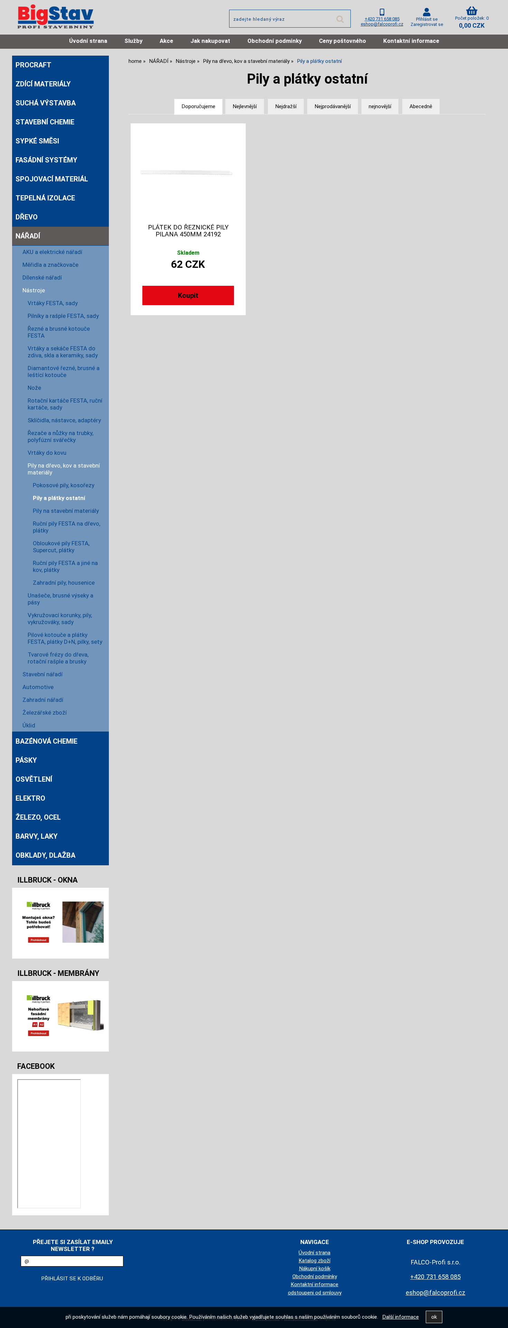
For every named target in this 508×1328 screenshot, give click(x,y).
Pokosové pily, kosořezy (63, 485)
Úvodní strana (88, 40)
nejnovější (380, 106)
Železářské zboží (44, 712)
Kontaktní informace (411, 40)
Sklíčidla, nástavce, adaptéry (64, 420)
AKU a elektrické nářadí (52, 251)
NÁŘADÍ (28, 236)
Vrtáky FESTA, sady (53, 303)
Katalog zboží (314, 1261)
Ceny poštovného (342, 40)
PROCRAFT (33, 65)
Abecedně (421, 106)
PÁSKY (26, 760)
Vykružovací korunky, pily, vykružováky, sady (60, 618)
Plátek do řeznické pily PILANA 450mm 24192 (188, 231)
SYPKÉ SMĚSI (37, 141)
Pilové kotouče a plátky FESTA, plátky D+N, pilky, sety (65, 638)
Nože (34, 387)
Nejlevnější (245, 106)
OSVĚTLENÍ (34, 779)
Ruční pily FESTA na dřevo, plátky (66, 527)
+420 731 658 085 (382, 18)
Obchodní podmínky (274, 40)
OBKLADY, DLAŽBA (45, 855)
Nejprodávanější (332, 106)
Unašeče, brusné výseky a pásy (60, 599)
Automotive (38, 687)
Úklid (28, 725)
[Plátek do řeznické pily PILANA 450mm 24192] (188, 172)
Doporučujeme (198, 106)
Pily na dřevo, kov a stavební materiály (64, 469)
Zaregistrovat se (427, 24)
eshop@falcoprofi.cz (382, 24)
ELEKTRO (30, 798)
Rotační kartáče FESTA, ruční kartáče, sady (65, 404)
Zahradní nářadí (42, 699)
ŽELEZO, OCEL (38, 817)
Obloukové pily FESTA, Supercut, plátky (61, 547)
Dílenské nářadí (42, 277)
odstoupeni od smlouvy (314, 1293)
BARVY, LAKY (37, 836)
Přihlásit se (427, 19)
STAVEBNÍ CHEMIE (45, 122)
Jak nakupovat (210, 40)
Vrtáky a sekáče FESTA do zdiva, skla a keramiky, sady (63, 352)
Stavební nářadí (42, 674)
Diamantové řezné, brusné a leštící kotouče (64, 371)
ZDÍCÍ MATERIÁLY (43, 84)
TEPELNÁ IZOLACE (45, 198)
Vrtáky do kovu (47, 452)
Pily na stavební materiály (66, 510)
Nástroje (33, 290)
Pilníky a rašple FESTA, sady (63, 315)
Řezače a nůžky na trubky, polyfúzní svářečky (60, 436)
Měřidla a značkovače (50, 264)
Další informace (400, 1317)
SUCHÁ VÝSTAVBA (46, 103)
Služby (133, 40)
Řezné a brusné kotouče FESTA (59, 332)
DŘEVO (27, 217)
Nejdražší (286, 106)
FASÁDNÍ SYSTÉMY (46, 160)
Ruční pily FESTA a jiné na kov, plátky (65, 566)
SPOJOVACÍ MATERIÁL (52, 179)
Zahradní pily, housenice (64, 582)
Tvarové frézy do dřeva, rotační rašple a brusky (58, 658)
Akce (166, 40)
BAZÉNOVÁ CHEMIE (46, 741)
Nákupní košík (314, 1268)
